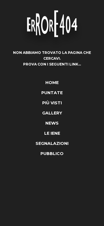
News (52, 123)
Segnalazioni (52, 143)
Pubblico (52, 153)
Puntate (52, 92)
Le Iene (52, 133)
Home (52, 82)
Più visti (52, 102)
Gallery (52, 113)
